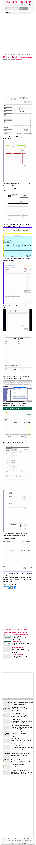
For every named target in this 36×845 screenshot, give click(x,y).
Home (4, 54)
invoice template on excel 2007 (9, 631)
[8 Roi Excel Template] (6, 759)
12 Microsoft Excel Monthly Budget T (20, 634)
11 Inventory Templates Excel (18, 713)
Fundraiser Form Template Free (18, 745)
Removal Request (19, 839)
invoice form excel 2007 (10, 628)
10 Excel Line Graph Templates (18, 752)
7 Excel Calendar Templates (18, 641)
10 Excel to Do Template (17, 738)
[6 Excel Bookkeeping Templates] (6, 734)
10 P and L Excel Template (17, 701)
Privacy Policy (11, 839)
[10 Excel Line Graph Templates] (6, 753)
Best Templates (18, 840)
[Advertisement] (18, 33)
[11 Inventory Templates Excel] (6, 714)
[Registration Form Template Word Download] (6, 771)
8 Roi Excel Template (16, 758)
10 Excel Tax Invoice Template (18, 707)
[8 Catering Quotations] (6, 720)
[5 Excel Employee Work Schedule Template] (6, 727)
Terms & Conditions (28, 839)
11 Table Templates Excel (18, 647)
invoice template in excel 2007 (23, 629)
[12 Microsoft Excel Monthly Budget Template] (7, 638)
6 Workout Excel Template (18, 654)
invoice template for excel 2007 (22, 628)
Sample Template (9, 840)
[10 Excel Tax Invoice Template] (6, 708)
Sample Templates (26, 840)
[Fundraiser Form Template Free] (6, 747)
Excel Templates (19, 2)
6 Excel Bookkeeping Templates (18, 731)
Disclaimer (5, 839)
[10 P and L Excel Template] (6, 702)
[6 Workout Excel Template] (7, 656)
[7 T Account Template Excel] (6, 765)
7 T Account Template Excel (17, 764)
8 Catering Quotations (16, 719)
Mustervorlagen (17, 842)
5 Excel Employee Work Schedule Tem (20, 725)
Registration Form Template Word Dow (20, 770)
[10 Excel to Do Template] (6, 740)
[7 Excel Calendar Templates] (7, 645)
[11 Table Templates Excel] (7, 649)
